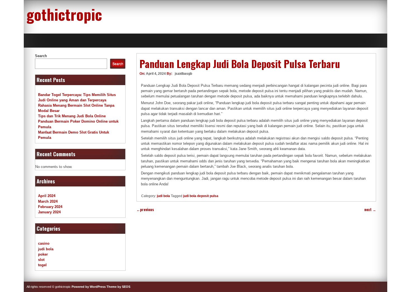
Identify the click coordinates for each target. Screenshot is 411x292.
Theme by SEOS (118, 286)
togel (42, 265)
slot (41, 260)
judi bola (163, 196)
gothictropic (64, 14)
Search (41, 56)
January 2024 (49, 212)
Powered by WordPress (89, 286)
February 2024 (50, 207)
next (370, 209)
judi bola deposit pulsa (200, 196)
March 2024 (48, 201)
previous (145, 209)
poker (43, 254)
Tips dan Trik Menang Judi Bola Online (72, 116)
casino (43, 243)
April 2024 (46, 196)
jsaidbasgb (183, 74)
